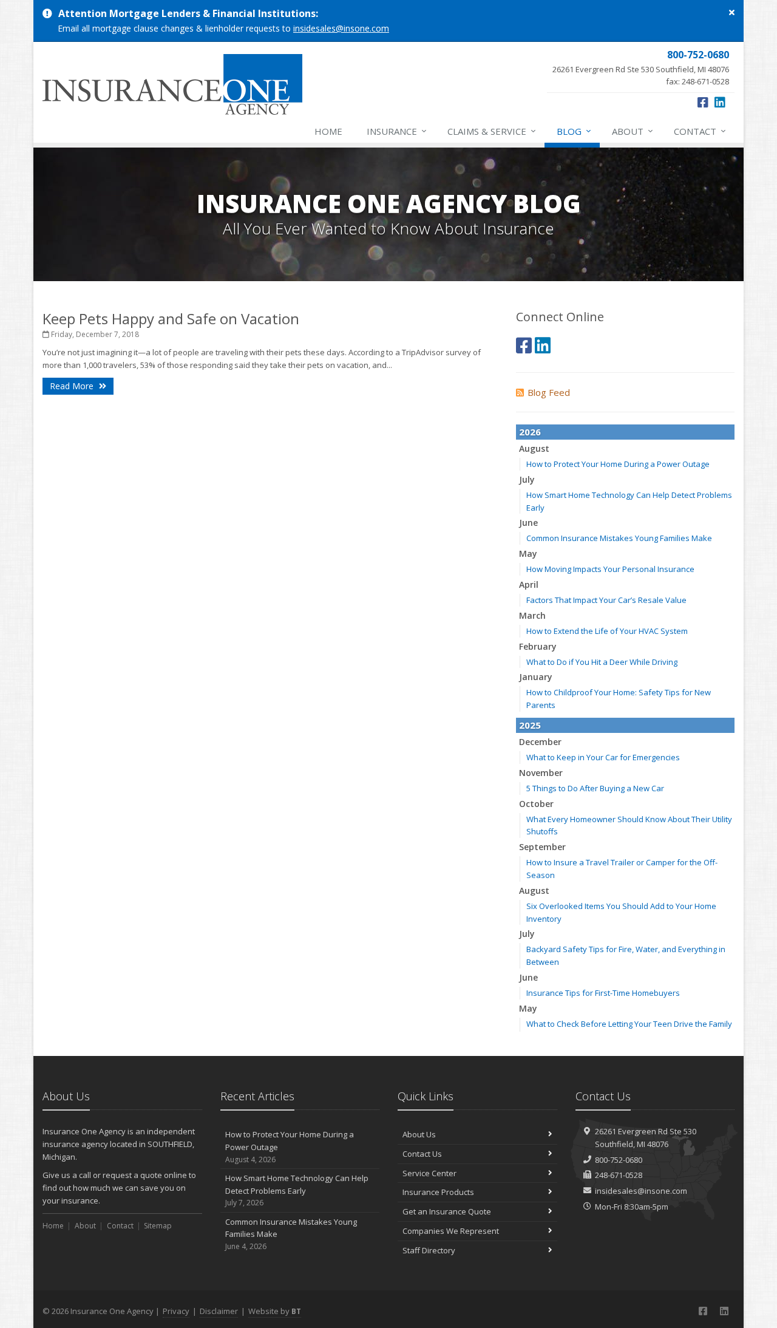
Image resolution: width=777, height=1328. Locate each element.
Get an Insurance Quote (446, 1211)
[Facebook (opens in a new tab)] (702, 102)
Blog (574, 130)
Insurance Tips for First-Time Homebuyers (603, 992)
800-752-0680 (618, 1159)
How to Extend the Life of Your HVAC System (607, 630)
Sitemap (158, 1226)
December (540, 741)
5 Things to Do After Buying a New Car (595, 788)
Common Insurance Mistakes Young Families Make (619, 538)
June (528, 522)
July (527, 479)
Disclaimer (219, 1311)
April (528, 584)
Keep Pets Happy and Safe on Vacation (170, 318)
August (534, 448)
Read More (73, 386)
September (542, 847)
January (535, 677)
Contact (700, 130)
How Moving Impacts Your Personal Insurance (610, 569)
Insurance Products (438, 1192)
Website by (274, 1311)
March (532, 615)
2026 (530, 432)
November (541, 772)
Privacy (176, 1311)
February (538, 646)
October (536, 803)
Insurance (397, 130)
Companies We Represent (450, 1230)
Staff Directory (428, 1250)
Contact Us (422, 1153)
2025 (530, 725)
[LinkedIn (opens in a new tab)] (719, 102)
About (632, 130)
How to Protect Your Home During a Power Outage (618, 463)
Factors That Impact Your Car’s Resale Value (606, 599)
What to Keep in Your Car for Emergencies (603, 757)
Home (328, 131)
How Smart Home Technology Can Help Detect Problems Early (296, 1190)
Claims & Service (491, 130)
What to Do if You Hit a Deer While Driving (601, 661)
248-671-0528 (618, 1175)
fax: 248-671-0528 (640, 67)
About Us (419, 1134)
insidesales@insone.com (341, 28)
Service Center (429, 1173)
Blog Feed (549, 392)
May (528, 553)
